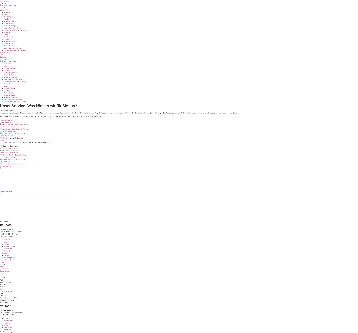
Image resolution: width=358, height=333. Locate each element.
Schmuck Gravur (9, 23)
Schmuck (7, 12)
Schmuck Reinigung (11, 26)
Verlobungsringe (9, 17)
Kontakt (6, 318)
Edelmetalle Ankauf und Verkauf (15, 30)
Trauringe (7, 19)
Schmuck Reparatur (11, 21)
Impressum (7, 323)
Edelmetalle (8, 249)
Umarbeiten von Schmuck (13, 28)
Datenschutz (8, 321)
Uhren (6, 14)
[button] (2, 264)
